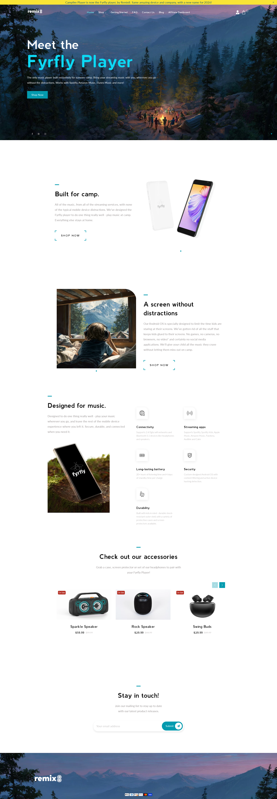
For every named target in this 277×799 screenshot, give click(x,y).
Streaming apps (195, 427)
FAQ (134, 12)
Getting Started (119, 12)
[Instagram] (45, 134)
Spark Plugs (202, 626)
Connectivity (145, 427)
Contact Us (148, 12)
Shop (101, 12)
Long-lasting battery (150, 469)
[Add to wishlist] (84, 617)
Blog (161, 12)
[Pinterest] (39, 134)
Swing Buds (143, 626)
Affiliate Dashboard (179, 12)
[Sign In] (237, 12)
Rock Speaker (84, 626)
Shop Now (37, 94)
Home (90, 12)
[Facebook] (32, 134)
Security (189, 469)
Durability (143, 508)
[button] (271, 133)
